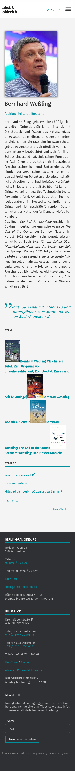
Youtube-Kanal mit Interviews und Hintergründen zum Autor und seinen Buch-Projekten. (40, 312)
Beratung (37, 114)
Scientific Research (18, 475)
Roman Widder (61, 509)
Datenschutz (54, 753)
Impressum (39, 753)
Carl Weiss (11, 501)
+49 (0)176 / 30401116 (19, 635)
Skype (25, 662)
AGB (66, 753)
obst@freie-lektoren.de (21, 587)
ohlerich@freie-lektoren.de (23, 670)
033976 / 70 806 (16, 563)
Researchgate (14, 483)
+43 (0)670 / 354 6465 (20, 646)
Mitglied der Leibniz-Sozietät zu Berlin (32, 491)
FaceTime (11, 579)
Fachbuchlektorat (17, 114)
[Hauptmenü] (68, 9)
